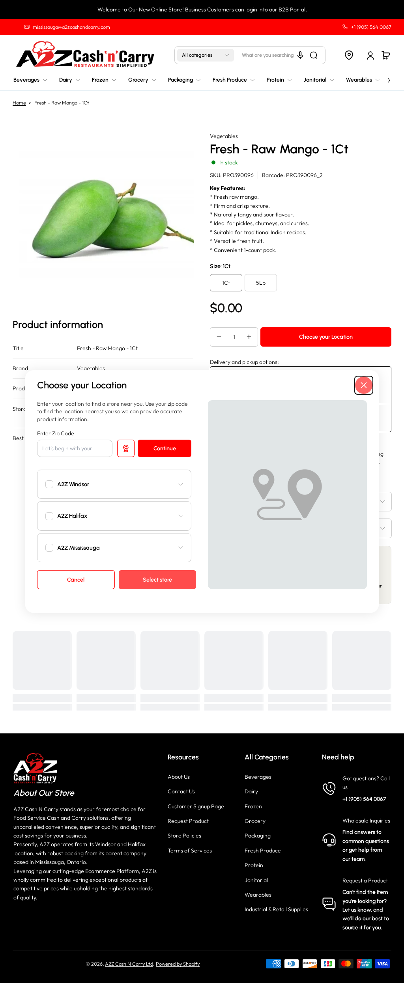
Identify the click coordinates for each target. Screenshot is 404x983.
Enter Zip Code (55, 433)
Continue (164, 448)
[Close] (363, 385)
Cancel (75, 579)
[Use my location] (126, 448)
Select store (157, 579)
